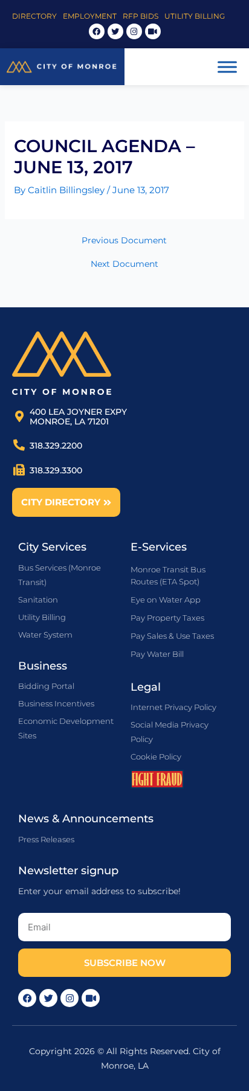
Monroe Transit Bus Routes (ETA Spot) (168, 575)
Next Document (124, 264)
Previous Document (124, 241)
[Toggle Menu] (227, 66)
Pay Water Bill (157, 654)
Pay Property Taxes (167, 617)
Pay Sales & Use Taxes (172, 636)
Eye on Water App (166, 599)
